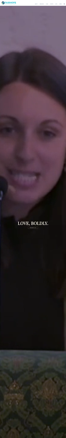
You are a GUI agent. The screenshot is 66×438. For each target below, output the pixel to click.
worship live (33, 227)
